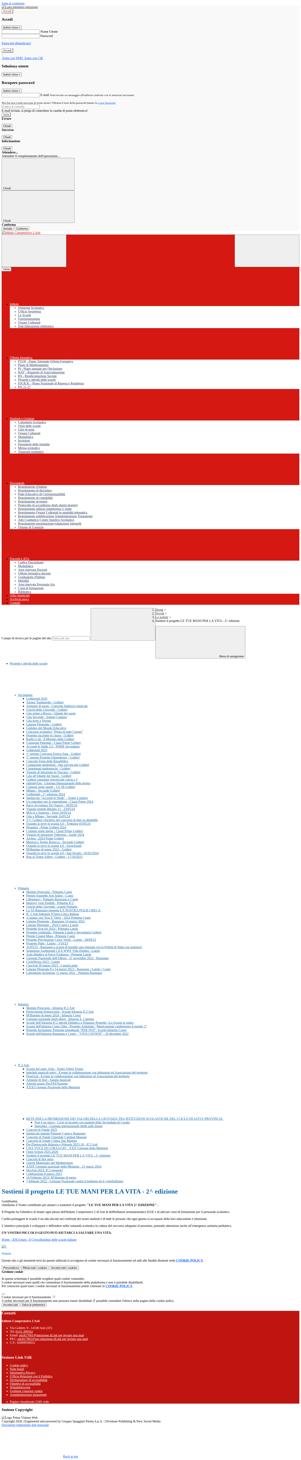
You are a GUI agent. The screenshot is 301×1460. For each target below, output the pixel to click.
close (6, 269)
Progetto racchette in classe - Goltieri (50, 735)
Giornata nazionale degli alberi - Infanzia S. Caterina (60, 1019)
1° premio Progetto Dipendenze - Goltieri (52, 757)
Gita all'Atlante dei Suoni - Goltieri (48, 776)
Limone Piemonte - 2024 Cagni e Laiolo (52, 925)
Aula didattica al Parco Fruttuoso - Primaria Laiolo (58, 954)
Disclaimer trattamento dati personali (25, 1425)
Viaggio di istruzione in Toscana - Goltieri (53, 772)
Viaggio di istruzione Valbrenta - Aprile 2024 (55, 834)
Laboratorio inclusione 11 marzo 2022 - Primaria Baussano (64, 973)
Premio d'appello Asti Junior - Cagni (49, 895)
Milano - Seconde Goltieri (43, 790)
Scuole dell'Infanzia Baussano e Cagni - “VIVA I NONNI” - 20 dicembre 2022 (77, 1033)
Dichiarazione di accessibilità (28, 1380)
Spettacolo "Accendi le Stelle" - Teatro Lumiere (57, 798)
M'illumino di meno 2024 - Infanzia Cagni (53, 1015)
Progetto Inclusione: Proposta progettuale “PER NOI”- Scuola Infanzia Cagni (76, 1030)
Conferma (22, 228)
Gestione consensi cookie (26, 1391)
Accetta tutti (64, 1267)
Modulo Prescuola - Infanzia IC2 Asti (50, 1008)
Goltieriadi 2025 (36, 750)
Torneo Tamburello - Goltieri (44, 702)
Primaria (24, 888)
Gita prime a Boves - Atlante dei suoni (51, 713)
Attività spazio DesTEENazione (47, 1083)
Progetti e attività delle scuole (29, 663)
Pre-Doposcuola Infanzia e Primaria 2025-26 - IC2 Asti (61, 1144)
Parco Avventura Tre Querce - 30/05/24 (51, 805)
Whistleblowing (20, 1387)
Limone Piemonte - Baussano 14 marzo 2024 (55, 921)
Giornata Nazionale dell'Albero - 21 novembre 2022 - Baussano (67, 958)
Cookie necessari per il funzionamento (27, 1297)
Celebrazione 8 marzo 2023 (44, 1174)
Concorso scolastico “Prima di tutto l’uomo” (54, 731)
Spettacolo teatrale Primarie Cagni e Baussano (56, 1133)
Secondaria (25, 695)
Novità (159, 613)
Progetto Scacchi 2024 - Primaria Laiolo (52, 928)
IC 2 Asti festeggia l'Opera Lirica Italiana (52, 914)
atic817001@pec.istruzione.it (53, 1339)
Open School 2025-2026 (42, 1152)
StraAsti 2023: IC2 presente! (44, 1170)
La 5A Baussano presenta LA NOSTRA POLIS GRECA (63, 910)
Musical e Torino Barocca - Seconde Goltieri (55, 842)
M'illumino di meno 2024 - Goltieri (48, 849)
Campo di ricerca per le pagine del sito (26, 638)
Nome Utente (49, 31)
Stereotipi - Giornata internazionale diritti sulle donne (68, 1126)
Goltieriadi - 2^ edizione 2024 (45, 794)
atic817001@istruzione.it (51, 1335)
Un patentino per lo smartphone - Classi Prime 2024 (59, 801)
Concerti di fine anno (39, 1159)
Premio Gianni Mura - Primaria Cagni (50, 936)
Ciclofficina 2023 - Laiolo (43, 962)
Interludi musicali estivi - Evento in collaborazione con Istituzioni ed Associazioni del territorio (87, 1072)
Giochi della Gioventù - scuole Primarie (51, 906)
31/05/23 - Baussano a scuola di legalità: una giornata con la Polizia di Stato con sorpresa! (84, 947)
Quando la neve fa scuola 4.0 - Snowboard (53, 845)
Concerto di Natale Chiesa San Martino (51, 1141)
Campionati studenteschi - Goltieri (48, 768)
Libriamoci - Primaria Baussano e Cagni (52, 899)
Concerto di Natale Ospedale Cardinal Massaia (56, 1137)
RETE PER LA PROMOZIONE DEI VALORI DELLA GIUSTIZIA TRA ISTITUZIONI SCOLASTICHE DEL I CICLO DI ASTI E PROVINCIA (124, 1118)
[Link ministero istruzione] (20, 7)
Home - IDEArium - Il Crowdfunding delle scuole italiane (39, 1239)
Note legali (17, 1369)
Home (159, 610)
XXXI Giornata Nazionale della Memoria (53, 1087)
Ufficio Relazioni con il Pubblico (31, 1376)
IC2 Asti (24, 1065)
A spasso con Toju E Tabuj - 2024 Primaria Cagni (58, 917)
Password (46, 36)
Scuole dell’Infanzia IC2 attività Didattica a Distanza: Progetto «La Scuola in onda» (80, 1022)
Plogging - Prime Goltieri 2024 (46, 827)
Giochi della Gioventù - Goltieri (46, 709)
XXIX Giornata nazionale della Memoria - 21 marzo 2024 (63, 1166)
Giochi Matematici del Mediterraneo (49, 1163)
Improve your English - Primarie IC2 (50, 903)
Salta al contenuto (13, 3)
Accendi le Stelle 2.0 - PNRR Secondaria (53, 746)
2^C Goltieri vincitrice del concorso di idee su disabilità (62, 820)
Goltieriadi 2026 (36, 698)
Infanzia (23, 1004)
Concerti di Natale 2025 (41, 1129)
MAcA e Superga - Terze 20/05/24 (48, 812)
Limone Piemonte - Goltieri (44, 724)
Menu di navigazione (231, 656)
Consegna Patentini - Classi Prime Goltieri (53, 743)
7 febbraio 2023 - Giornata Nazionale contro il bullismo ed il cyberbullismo (74, 1181)
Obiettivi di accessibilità (25, 1383)
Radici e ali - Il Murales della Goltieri (50, 739)
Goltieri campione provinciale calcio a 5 (52, 779)
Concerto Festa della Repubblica (47, 761)
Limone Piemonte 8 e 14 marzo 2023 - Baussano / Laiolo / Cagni (68, 969)
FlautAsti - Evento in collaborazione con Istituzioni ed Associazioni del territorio (78, 1076)
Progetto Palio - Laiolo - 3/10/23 (47, 943)
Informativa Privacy (22, 1372)
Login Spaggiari (107, 102)
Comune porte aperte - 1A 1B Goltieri (50, 787)
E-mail (44, 95)
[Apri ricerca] (267, 251)
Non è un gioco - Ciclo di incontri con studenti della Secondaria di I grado (82, 1122)
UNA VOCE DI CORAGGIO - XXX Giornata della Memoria (67, 1148)
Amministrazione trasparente (28, 1394)
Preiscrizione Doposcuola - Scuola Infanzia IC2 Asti (60, 1011)
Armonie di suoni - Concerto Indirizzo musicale (57, 706)
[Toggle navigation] (34, 251)
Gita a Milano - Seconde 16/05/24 (48, 816)
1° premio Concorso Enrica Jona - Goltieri (53, 754)
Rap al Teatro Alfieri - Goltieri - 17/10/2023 (54, 857)
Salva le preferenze (33, 1304)
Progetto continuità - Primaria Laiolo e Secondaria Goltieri (63, 932)
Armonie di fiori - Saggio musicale (48, 1080)
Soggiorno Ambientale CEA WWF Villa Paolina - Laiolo (63, 950)
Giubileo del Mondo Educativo (46, 728)
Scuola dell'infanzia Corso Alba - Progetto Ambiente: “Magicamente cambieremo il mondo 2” (86, 1026)
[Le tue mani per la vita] (4, 1246)
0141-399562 (24, 1331)
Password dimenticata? (16, 43)
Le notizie (161, 617)
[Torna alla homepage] (150, 233)
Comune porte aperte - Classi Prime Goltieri (54, 831)
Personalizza (11, 1267)
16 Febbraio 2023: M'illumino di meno (51, 1177)
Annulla (7, 228)
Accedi (7, 11)
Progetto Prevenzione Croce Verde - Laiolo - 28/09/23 (61, 939)
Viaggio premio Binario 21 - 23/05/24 (50, 809)
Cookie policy (19, 1365)
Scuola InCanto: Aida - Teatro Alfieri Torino (54, 1069)
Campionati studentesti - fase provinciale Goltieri (57, 765)
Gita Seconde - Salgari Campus (46, 717)
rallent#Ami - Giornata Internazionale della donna (58, 783)
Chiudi (7, 125)
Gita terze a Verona (38, 720)
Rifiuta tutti (35, 1267)
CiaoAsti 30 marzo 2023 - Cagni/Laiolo (52, 965)
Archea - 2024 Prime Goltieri (45, 838)
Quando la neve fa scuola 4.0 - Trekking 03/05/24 (58, 823)
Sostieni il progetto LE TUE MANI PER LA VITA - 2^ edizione (68, 1155)
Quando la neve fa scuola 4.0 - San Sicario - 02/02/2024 (62, 853)
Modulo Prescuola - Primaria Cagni (49, 892)
